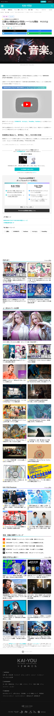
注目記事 (11, 675)
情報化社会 (11, 684)
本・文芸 (5, 684)
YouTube (25, 666)
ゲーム (42, 684)
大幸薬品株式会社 (7, 222)
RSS (35, 666)
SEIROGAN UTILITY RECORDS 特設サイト (14, 220)
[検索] (52, 6)
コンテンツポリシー (36, 643)
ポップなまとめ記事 (8, 677)
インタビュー (40, 675)
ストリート (5, 686)
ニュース (11, 12)
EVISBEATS (18, 121)
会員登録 (43, 1)
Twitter (18, 666)
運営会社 (29, 696)
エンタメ (12, 686)
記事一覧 (5, 675)
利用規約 (41, 693)
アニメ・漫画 (18, 684)
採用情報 (36, 696)
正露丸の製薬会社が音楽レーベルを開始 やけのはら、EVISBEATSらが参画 (25, 22)
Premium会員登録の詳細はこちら (27, 210)
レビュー (33, 675)
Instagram (32, 666)
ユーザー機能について (32, 693)
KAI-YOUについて (7, 693)
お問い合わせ (16, 693)
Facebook (21, 666)
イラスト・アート (27, 684)
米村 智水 (4, 28)
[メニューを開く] (2, 6)
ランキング (17, 675)
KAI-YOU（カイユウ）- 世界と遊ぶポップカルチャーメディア (27, 6)
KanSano (37, 121)
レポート (28, 675)
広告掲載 (23, 693)
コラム (22, 675)
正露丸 (7, 231)
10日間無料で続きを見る (27, 169)
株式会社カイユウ (12, 643)
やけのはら (25, 121)
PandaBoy (31, 121)
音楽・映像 (7, 12)
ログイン (50, 1)
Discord (28, 666)
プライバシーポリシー (8, 696)
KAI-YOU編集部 (23, 643)
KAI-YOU (2, 12)
